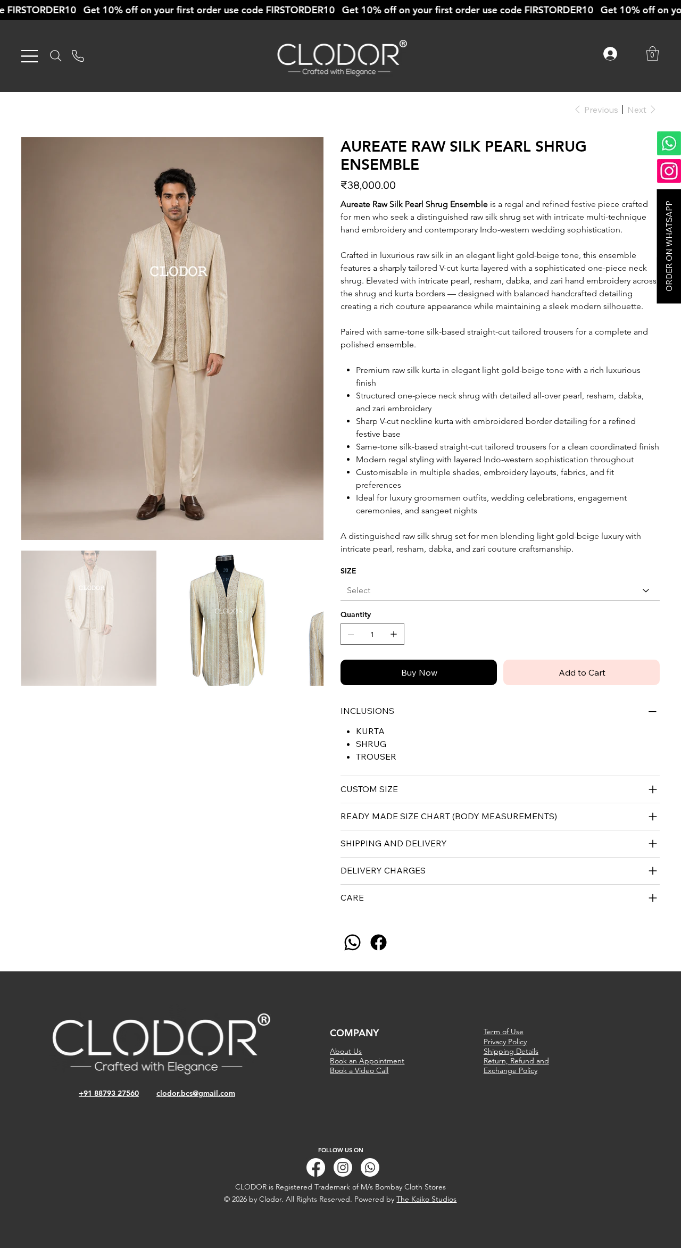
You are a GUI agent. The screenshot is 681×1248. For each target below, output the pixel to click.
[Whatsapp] (370, 1167)
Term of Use (504, 1031)
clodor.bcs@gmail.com (195, 1093)
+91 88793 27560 (109, 1093)
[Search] (56, 56)
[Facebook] (379, 942)
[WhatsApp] (352, 942)
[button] (652, 53)
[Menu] (30, 56)
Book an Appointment (367, 1061)
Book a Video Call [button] (359, 1070)
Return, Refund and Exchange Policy (516, 1065)
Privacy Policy (505, 1041)
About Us (346, 1051)
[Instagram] (343, 1167)
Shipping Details (511, 1051)
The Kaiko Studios (426, 1199)
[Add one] (393, 634)
